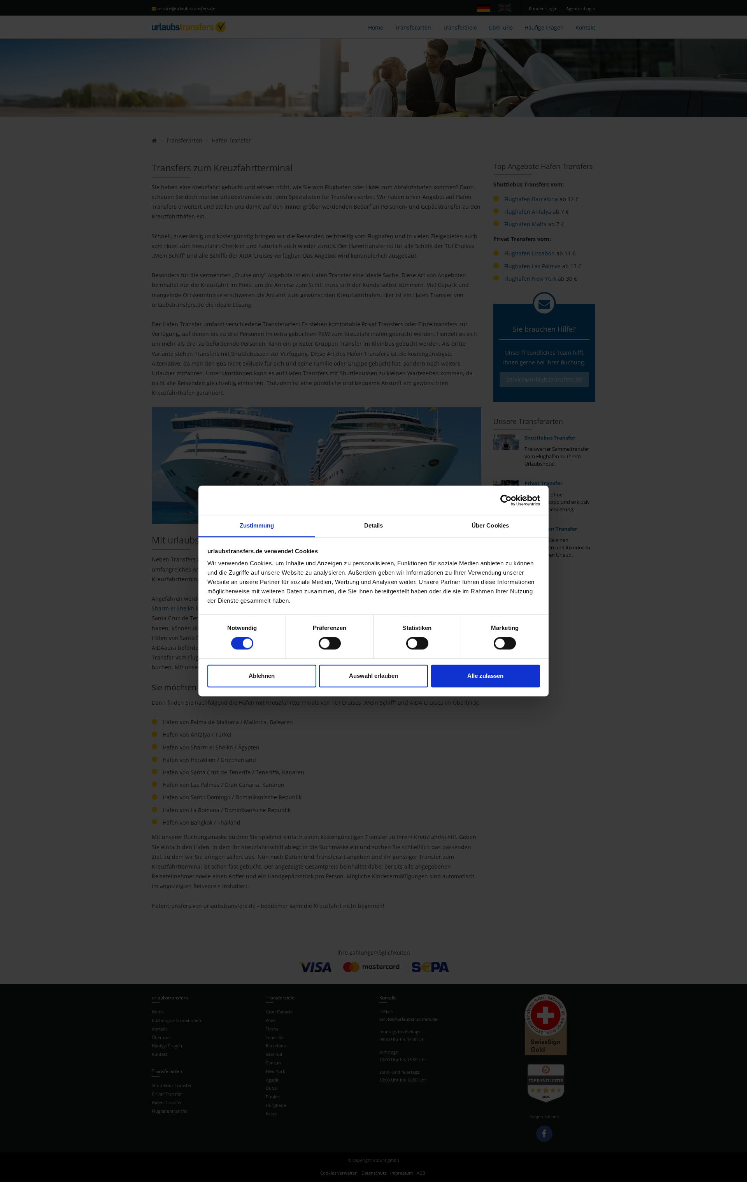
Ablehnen (262, 675)
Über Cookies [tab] (490, 525)
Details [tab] (373, 525)
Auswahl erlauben (373, 675)
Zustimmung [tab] (257, 525)
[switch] (330, 643)
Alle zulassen (485, 675)
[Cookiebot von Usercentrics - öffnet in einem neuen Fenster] (506, 500)
